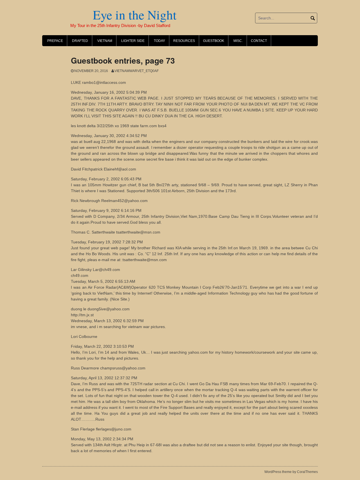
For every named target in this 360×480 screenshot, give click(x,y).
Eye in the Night (109, 14)
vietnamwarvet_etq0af (136, 71)
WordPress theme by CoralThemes (291, 472)
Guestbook (213, 41)
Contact (259, 41)
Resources (184, 41)
